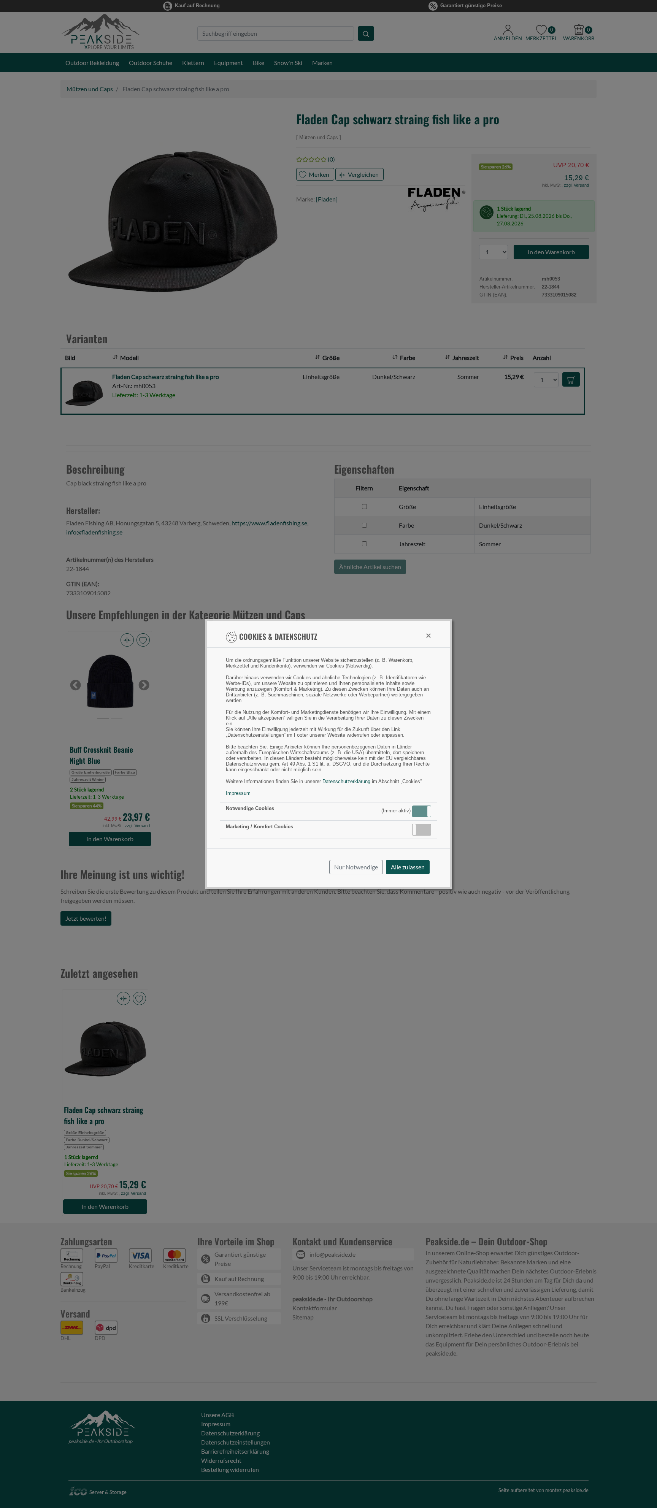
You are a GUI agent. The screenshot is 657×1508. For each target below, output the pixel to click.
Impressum (238, 793)
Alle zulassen (408, 867)
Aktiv (421, 811)
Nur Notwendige (356, 867)
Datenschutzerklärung (346, 781)
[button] (421, 811)
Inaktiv (425, 829)
